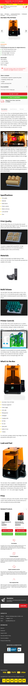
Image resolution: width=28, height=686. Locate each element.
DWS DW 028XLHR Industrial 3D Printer (19, 523)
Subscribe (23, 606)
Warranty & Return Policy (6, 635)
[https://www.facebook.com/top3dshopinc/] (4, 680)
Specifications (13, 109)
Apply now (12, 89)
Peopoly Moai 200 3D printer (6, 523)
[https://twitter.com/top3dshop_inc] (12, 680)
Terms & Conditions (5, 638)
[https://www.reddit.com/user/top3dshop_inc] (20, 680)
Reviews (22, 109)
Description (4, 109)
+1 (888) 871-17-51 (9, 4)
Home (2, 14)
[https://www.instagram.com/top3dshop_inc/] (8, 680)
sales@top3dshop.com (10, 620)
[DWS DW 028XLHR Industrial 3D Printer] (21, 516)
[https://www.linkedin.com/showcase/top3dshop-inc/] (16, 680)
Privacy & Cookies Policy (5, 640)
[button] (2, 30)
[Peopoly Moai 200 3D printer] (7, 516)
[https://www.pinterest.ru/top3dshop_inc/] (24, 680)
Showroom (3, 630)
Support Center (4, 633)
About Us (2, 628)
